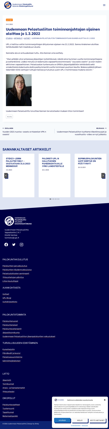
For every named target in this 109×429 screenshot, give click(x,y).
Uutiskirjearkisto (10, 301)
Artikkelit (18, 38)
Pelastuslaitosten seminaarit (16, 273)
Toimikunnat (8, 383)
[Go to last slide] (6, 175)
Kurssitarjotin (9, 349)
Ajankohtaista (12, 287)
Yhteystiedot (8, 391)
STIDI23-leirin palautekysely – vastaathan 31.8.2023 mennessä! (18, 162)
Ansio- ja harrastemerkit (14, 387)
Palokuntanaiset (10, 324)
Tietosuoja (85, 425)
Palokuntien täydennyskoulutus (17, 269)
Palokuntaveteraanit (12, 328)
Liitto (9, 116)
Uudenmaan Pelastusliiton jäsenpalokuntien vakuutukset (29, 336)
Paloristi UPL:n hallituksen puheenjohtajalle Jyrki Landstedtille (53, 162)
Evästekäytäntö (75, 425)
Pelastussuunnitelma (12, 356)
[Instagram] (21, 244)
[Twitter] (13, 244)
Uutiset (9, 20)
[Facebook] (6, 244)
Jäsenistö (7, 379)
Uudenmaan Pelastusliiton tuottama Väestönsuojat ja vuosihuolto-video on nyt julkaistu (81, 131)
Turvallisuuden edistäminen (20, 342)
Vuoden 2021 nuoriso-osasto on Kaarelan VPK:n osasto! (24, 131)
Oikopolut (9, 398)
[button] (105, 400)
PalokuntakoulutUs (15, 259)
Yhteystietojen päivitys (13, 277)
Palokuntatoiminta (14, 314)
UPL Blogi (7, 297)
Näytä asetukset (97, 420)
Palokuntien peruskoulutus (15, 265)
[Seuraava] (103, 175)
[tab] (50, 199)
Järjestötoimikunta (11, 332)
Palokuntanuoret (10, 320)
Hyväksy (62, 420)
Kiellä (79, 420)
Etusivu (9, 38)
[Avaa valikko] (104, 5)
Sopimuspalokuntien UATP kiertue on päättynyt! (89, 161)
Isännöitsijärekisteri (11, 360)
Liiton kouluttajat (10, 280)
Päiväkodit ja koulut (11, 353)
